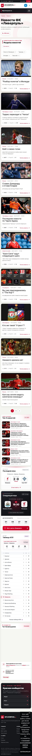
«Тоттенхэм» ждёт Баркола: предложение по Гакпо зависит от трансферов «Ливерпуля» (20, 443)
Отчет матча (16, 487)
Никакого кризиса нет (12, 360)
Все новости (6, 46)
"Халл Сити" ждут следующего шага (10, 254)
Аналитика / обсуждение (17, 430)
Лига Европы (5, 322)
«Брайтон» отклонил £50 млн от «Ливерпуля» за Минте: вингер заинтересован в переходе (19, 461)
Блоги (18, 731)
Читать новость (25, 88)
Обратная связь (5, 742)
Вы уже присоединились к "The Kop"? (14, 291)
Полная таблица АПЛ (16, 619)
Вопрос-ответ (14, 449)
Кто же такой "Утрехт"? (13, 325)
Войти (29, 1)
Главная (3, 16)
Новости (8, 16)
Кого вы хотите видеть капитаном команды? (13, 395)
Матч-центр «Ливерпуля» (17, 528)
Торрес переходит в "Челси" (15, 114)
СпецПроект (5, 287)
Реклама (3, 740)
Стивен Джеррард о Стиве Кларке (11, 184)
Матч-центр (4, 731)
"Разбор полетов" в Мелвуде (15, 81)
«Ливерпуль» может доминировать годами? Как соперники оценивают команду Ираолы (19, 434)
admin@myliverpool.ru (6, 754)
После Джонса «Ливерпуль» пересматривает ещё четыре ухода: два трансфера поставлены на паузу (20, 425)
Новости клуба (6, 251)
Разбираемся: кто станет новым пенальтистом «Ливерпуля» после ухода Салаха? (20, 452)
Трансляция (4, 733)
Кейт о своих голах (11, 149)
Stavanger (6, 677)
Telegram (19, 733)
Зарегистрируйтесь (10, 665)
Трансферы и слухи (7, 111)
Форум (18, 728)
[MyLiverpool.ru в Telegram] (25, 5)
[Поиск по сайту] (29, 5)
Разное (4, 78)
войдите (24, 665)
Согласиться (25, 751)
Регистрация (22, 1)
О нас (2, 738)
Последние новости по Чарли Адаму (11, 219)
